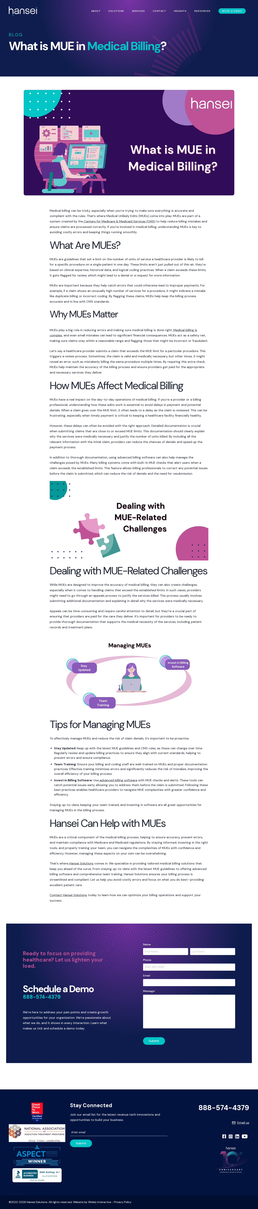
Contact (159, 10)
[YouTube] (244, 1136)
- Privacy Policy (121, 1202)
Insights (180, 10)
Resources (202, 10)
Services (138, 10)
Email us (243, 1123)
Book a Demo (232, 10)
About (96, 10)
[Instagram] (231, 1136)
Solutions (116, 10)
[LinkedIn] (237, 1136)
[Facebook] (224, 1136)
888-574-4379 (42, 997)
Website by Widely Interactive (92, 1202)
